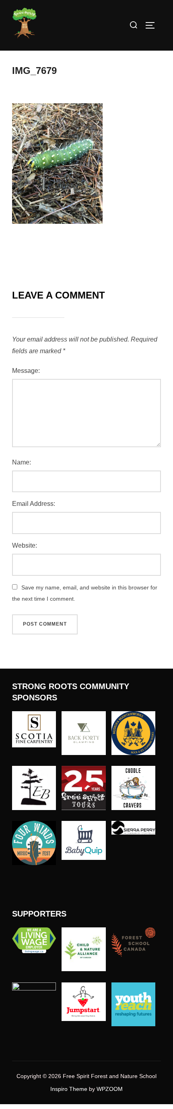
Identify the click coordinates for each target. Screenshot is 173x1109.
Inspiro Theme (68, 1089)
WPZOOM (110, 1089)
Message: (26, 370)
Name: (21, 462)
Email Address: (33, 503)
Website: (24, 545)
